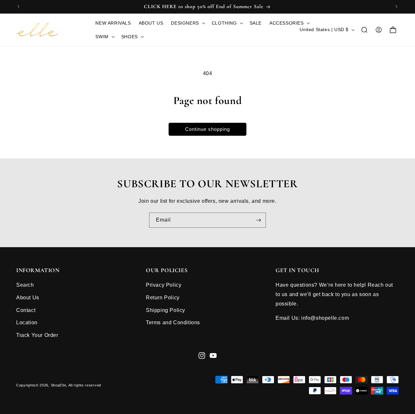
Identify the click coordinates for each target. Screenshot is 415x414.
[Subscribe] (258, 220)
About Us (27, 297)
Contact (25, 310)
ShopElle (58, 385)
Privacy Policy (163, 285)
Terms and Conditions (173, 322)
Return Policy (163, 297)
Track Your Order (37, 335)
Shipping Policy (165, 310)
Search (25, 285)
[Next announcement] (396, 6)
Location (27, 322)
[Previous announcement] (18, 6)
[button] (187, 23)
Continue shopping (207, 129)
